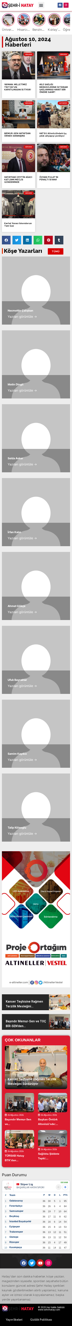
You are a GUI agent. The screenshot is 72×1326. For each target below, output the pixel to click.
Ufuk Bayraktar (17, 679)
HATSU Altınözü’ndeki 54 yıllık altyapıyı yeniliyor (53, 134)
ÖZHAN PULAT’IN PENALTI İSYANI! (48, 178)
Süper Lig (26, 1184)
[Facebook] (60, 5)
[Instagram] (66, 5)
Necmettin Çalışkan (20, 310)
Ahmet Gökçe (16, 606)
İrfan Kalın (14, 532)
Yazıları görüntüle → (22, 316)
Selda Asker (15, 458)
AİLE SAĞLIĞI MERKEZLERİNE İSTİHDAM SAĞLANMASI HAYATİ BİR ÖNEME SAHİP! (53, 88)
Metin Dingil (15, 384)
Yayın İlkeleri (14, 1319)
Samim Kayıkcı (17, 753)
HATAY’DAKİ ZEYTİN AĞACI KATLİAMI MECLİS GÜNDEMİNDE (18, 179)
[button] (41, 5)
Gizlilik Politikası (41, 1319)
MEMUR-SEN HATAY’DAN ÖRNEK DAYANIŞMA (17, 134)
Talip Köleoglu (17, 827)
